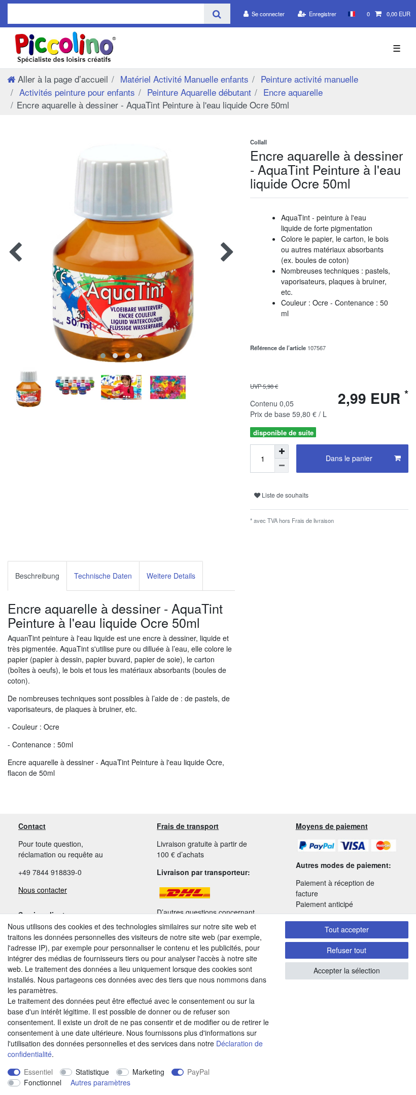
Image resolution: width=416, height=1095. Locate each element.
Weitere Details (171, 576)
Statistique (92, 1072)
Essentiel (38, 1072)
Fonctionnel (42, 1082)
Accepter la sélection (347, 970)
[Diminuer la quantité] (281, 466)
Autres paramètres (100, 1082)
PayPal (198, 1072)
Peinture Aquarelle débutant (198, 92)
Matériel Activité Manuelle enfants (183, 78)
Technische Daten (103, 576)
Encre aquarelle (292, 92)
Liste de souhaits (284, 494)
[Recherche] (217, 14)
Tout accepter (347, 929)
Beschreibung (37, 576)
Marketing (148, 1072)
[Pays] (351, 13)
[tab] (37, 576)
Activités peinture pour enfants (76, 92)
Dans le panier (349, 458)
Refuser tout (346, 950)
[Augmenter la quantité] (281, 451)
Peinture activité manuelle (308, 78)
